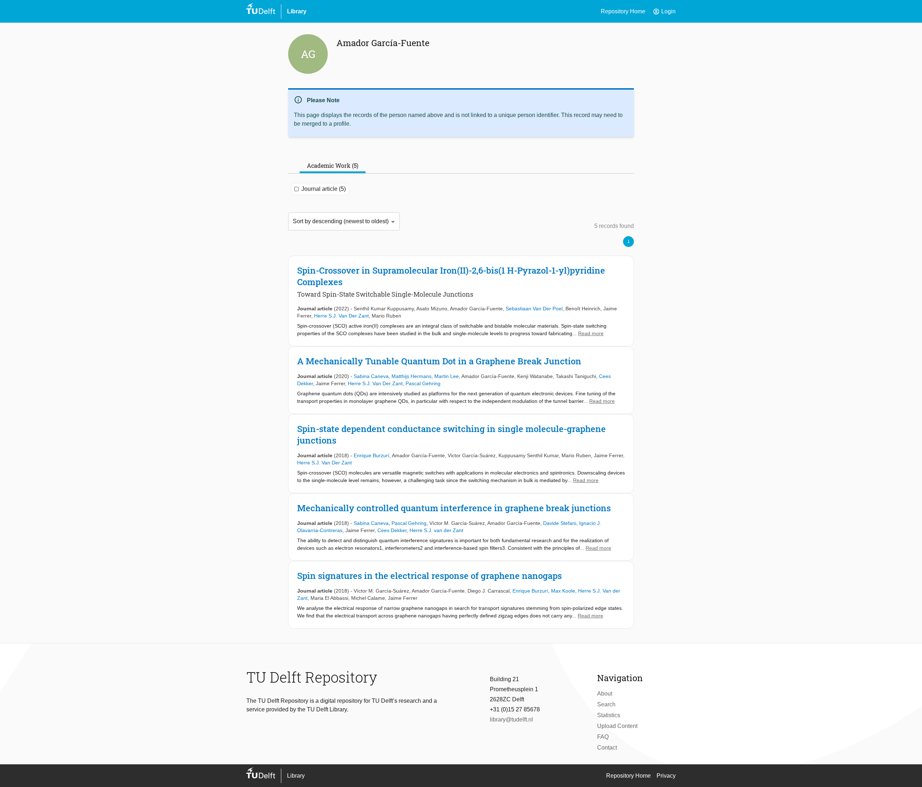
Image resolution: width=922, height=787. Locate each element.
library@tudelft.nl (511, 719)
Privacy (666, 776)
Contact (607, 748)
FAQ (603, 737)
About (604, 694)
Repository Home (623, 11)
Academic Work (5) (332, 165)
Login (664, 11)
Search (606, 704)
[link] (461, 301)
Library (296, 11)
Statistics (608, 715)
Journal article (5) (323, 189)
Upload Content (617, 726)
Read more (591, 333)
